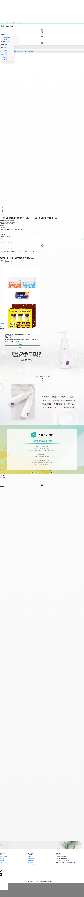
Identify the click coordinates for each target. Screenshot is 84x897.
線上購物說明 (31, 860)
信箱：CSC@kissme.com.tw (62, 860)
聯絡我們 (2, 860)
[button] (42, 310)
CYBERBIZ (54, 881)
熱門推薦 (5, 59)
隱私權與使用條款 (32, 864)
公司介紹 (2, 858)
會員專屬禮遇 (31, 858)
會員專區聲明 (31, 862)
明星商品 (5, 57)
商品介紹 (2, 323)
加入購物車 (3, 242)
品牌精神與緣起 (3, 856)
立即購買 (10, 248)
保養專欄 (3, 51)
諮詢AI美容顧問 (4, 54)
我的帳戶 (30, 856)
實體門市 (2, 862)
